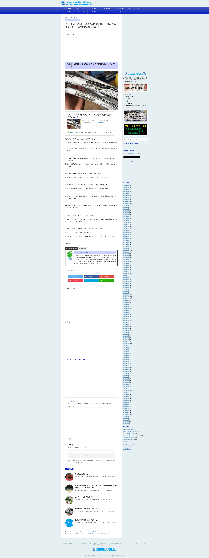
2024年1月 (126, 246)
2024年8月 (126, 232)
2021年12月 (126, 295)
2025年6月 (126, 213)
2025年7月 (126, 211)
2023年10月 (126, 252)
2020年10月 (126, 322)
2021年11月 (126, 297)
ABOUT (68, 12)
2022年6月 (126, 283)
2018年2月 (126, 384)
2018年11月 (126, 367)
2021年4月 (126, 310)
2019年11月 (126, 343)
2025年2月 (126, 220)
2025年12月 (126, 201)
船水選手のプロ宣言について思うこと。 (86, 520)
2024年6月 (126, 236)
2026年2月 (126, 197)
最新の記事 (83, 248)
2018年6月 (126, 377)
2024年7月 (126, 234)
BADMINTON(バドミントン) (130, 429)
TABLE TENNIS (120, 8)
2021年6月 (126, 306)
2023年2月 (126, 267)
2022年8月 (126, 279)
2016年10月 (126, 416)
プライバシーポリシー (129, 444)
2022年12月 (126, 271)
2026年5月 (126, 191)
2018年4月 (126, 381)
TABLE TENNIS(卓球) (128, 437)
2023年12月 (126, 248)
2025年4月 (126, 216)
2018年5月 (126, 379)
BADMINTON (107, 8)
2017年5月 (126, 402)
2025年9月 (126, 207)
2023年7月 (126, 257)
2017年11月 (126, 390)
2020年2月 (126, 338)
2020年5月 (126, 332)
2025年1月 (126, 222)
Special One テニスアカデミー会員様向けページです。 (80, 543)
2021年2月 (126, 314)
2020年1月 (126, 339)
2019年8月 (126, 349)
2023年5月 (126, 261)
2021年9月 (126, 300)
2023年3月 (126, 265)
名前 (70, 427)
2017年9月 (126, 394)
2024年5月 (126, 238)
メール (70, 433)
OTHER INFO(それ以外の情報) (131, 431)
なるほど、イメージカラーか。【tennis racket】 (83, 531)
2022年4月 (126, 287)
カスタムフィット (90, 148)
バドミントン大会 (81, 12)
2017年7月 (126, 398)
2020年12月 (126, 318)
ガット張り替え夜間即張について (115, 543)
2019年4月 (126, 357)
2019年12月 (126, 341)
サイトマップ (127, 447)
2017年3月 (126, 406)
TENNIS (94, 8)
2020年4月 (126, 334)
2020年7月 (126, 328)
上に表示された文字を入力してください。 (78, 447)
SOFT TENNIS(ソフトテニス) (74, 270)
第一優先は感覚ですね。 (82, 474)
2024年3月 (126, 242)
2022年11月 (126, 273)
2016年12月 (126, 412)
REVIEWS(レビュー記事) (134, 8)
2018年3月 (126, 382)
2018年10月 (126, 369)
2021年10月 (126, 298)
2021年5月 (126, 308)
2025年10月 (126, 205)
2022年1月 (126, 293)
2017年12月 (126, 388)
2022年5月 (126, 285)
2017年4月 (126, 404)
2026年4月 (126, 193)
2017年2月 (126, 408)
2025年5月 (126, 214)
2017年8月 (126, 396)
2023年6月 (126, 259)
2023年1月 (126, 269)
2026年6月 (126, 189)
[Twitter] (69, 259)
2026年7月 (126, 187)
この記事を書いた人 (72, 248)
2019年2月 (126, 361)
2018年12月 (126, 365)
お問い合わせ (94, 12)
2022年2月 (126, 291)
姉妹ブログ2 (120, 12)
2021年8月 (126, 302)
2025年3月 (126, 218)
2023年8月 (126, 255)
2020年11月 (126, 320)
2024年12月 (126, 224)
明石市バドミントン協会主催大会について (106, 544)
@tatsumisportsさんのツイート (131, 153)
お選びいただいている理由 (100, 543)
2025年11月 (126, 203)
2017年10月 (126, 392)
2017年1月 (126, 410)
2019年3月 (126, 359)
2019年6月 (126, 353)
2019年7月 (126, 351)
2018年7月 (126, 375)
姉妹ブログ (107, 12)
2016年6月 (126, 424)
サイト (69, 439)
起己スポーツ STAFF (82, 252)
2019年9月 (126, 347)
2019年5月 (126, 355)
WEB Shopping (67, 8)
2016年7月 (126, 422)
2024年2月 (126, 244)
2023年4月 (126, 263)
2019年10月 (126, 345)
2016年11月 (126, 414)
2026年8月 (126, 185)
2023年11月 (126, 250)
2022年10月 (126, 275)
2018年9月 (126, 371)
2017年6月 (126, 400)
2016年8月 (126, 420)
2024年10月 (126, 228)
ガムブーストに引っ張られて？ (84, 497)
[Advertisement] (91, 47)
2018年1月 (126, 386)
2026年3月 (126, 195)
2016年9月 (126, 418)
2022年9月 (126, 277)
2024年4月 (126, 240)
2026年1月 (126, 199)
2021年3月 (126, 312)
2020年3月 (126, 336)
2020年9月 (126, 324)
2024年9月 (126, 230)
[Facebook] (71, 259)
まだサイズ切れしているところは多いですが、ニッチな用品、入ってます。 (90, 533)
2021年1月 (126, 316)
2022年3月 (126, 289)
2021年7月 (126, 304)
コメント (71, 406)
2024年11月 (126, 226)
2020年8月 (126, 326)
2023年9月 (126, 254)
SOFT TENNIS (80, 8)
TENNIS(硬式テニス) (128, 439)
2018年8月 (126, 373)
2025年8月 (126, 209)
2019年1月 (126, 363)
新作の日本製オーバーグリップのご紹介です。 (88, 508)
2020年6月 (126, 330)
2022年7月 (126, 281)
